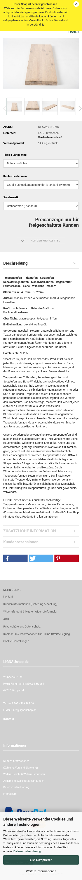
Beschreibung (15, 263)
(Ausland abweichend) (50, 137)
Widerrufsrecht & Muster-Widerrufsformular (30, 611)
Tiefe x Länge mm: (15, 154)
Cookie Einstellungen (16, 641)
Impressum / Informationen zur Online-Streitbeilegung (36, 634)
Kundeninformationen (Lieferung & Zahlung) (30, 604)
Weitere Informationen (41, 871)
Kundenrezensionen (20, 542)
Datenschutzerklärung (27, 851)
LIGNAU (73, 32)
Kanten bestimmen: (15, 176)
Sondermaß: (11, 197)
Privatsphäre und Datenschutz (21, 626)
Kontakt (8, 596)
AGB (6, 619)
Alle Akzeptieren (41, 860)
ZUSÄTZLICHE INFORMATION (29, 531)
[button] (15, 558)
